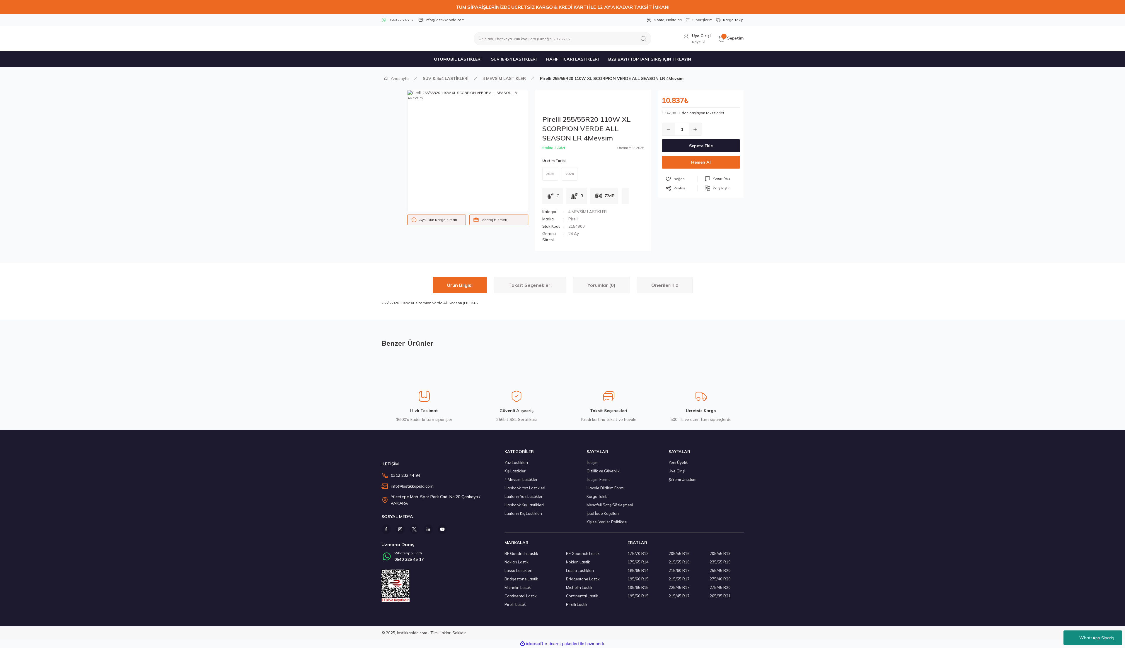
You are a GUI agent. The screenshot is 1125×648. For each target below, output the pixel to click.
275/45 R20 (720, 587)
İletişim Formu (599, 479)
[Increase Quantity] (695, 129)
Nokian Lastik (516, 562)
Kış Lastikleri (515, 471)
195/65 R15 (638, 587)
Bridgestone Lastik (521, 579)
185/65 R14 (638, 570)
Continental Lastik (520, 596)
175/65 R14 (638, 562)
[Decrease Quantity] (668, 129)
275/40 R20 (720, 579)
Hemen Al (701, 162)
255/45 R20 (720, 570)
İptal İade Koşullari (603, 513)
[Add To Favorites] (681, 179)
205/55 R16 (679, 553)
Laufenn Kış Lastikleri (523, 513)
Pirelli (573, 219)
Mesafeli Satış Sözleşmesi (610, 505)
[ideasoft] (531, 644)
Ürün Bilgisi (460, 285)
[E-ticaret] (562, 644)
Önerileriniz (664, 285)
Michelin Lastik (517, 587)
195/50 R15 (638, 596)
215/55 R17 (679, 579)
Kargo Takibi (597, 496)
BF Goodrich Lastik (521, 553)
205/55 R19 (720, 553)
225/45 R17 (679, 587)
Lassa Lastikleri (518, 570)
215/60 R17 (679, 570)
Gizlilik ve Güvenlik (603, 471)
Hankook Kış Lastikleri (524, 505)
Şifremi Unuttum (682, 479)
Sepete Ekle (701, 145)
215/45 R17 (679, 596)
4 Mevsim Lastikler (521, 479)
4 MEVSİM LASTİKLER (587, 211)
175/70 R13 (638, 553)
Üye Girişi (677, 471)
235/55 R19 (720, 562)
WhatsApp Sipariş (1096, 637)
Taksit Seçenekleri (530, 285)
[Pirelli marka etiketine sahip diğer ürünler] (569, 104)
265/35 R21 (720, 596)
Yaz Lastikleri (516, 462)
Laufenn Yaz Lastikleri (523, 496)
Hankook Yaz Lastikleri (524, 488)
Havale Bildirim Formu (606, 488)
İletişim (593, 462)
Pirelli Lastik (515, 604)
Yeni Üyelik (678, 462)
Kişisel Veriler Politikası (607, 522)
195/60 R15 (638, 579)
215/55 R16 (679, 562)
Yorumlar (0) (601, 285)
